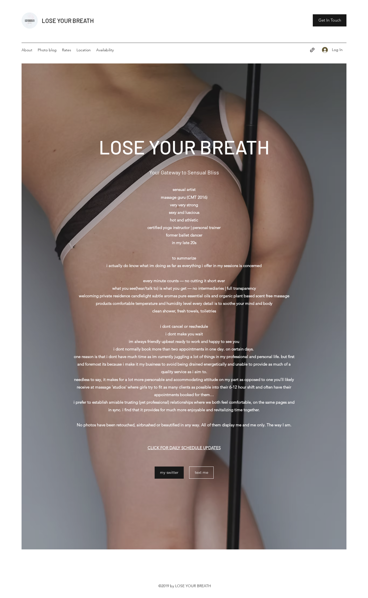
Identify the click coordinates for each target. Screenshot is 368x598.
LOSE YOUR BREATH (68, 20)
